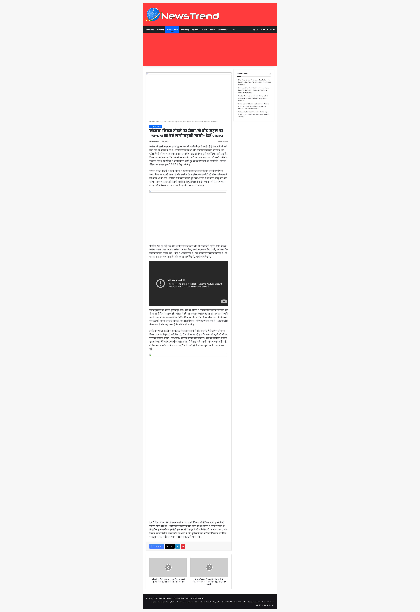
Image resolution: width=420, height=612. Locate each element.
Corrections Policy (254, 602)
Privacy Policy (170, 602)
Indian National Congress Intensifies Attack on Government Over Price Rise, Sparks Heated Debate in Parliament (253, 106)
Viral (233, 30)
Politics (204, 30)
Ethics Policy (242, 602)
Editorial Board (200, 602)
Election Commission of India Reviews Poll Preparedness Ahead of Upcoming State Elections (253, 98)
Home (153, 122)
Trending (160, 30)
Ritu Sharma (155, 141)
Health (212, 30)
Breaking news (172, 30)
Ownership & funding (229, 602)
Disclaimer (161, 602)
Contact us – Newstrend (185, 602)
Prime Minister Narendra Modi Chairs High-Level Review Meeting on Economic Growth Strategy (253, 114)
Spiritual (195, 30)
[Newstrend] (182, 14)
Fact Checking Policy (213, 602)
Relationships (223, 30)
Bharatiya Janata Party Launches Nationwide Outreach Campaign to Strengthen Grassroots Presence (254, 82)
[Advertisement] (210, 49)
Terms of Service (267, 602)
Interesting (185, 30)
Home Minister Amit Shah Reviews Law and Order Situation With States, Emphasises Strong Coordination (253, 90)
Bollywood (150, 30)
